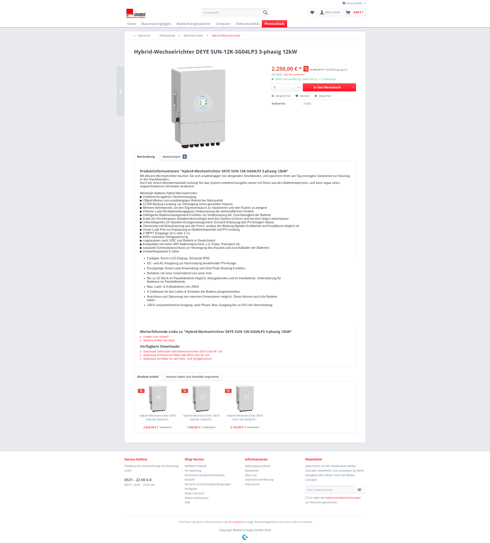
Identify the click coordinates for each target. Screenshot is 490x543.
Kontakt (189, 479)
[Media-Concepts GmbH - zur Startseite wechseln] (136, 13)
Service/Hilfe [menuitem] (354, 3)
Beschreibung (146, 156)
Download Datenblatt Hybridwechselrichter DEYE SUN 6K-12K (182, 351)
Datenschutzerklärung (259, 479)
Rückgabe (191, 489)
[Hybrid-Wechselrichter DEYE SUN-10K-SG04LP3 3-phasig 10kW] (245, 398)
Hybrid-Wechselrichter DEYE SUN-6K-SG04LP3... (201, 417)
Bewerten (324, 96)
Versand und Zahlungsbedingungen (208, 484)
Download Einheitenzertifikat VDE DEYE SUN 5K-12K (176, 355)
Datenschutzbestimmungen (343, 498)
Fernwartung (193, 470)
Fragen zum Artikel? (156, 336)
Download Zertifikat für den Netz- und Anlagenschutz (177, 358)
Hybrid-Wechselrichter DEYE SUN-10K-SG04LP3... (245, 417)
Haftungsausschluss (258, 466)
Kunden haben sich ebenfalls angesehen (192, 376)
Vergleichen (283, 96)
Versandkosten (237, 521)
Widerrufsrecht (194, 493)
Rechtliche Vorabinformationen (205, 475)
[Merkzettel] (312, 12)
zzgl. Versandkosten (294, 74)
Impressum (252, 484)
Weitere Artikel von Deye (159, 340)
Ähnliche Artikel (147, 376)
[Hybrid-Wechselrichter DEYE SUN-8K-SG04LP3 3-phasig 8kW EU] (158, 398)
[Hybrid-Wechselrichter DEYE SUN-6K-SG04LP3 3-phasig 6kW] (201, 398)
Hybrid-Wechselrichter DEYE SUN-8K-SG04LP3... (158, 417)
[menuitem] (235, 12)
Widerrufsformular (197, 498)
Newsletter (252, 470)
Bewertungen (174, 156)
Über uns (251, 475)
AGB (187, 502)
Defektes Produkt (196, 466)
